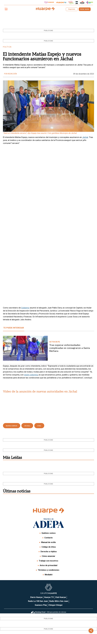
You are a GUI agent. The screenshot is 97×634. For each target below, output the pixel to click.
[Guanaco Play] (89, 2)
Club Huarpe (60, 597)
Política (7, 47)
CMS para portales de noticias (50, 612)
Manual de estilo (48, 542)
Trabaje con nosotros (48, 561)
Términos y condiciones (48, 570)
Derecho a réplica (49, 551)
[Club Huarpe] (49, 2)
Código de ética (49, 547)
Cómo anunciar (48, 556)
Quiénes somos (49, 533)
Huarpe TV (49, 597)
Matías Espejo (11, 426)
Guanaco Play (41, 605)
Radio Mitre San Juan (58, 601)
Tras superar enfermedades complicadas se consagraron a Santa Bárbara (69, 348)
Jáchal (85, 137)
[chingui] (71, 2)
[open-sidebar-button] (6, 9)
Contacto (48, 538)
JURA (39, 426)
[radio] (82, 2)
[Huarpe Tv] (61, 2)
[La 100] (76, 2)
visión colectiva (31, 375)
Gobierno (25, 308)
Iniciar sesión (84, 9)
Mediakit (48, 575)
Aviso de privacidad (48, 565)
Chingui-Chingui (55, 605)
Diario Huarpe (36, 597)
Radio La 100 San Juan (38, 601)
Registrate (71, 9)
